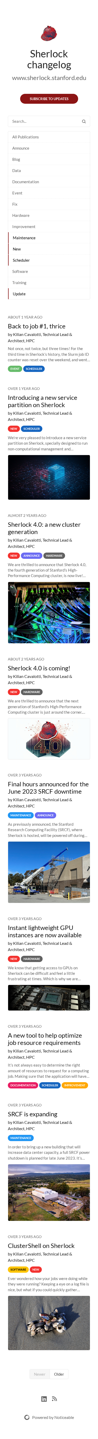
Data (16, 170)
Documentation (25, 181)
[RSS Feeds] (54, 1398)
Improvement (24, 226)
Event (17, 193)
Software (20, 271)
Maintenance (24, 237)
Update (19, 293)
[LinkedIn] (46, 1398)
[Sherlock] (49, 34)
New (17, 249)
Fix (15, 204)
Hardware (21, 215)
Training (19, 282)
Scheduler (21, 260)
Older (59, 1374)
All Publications (25, 136)
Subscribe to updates (49, 99)
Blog (16, 159)
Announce (20, 148)
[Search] (84, 121)
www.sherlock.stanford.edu (49, 77)
